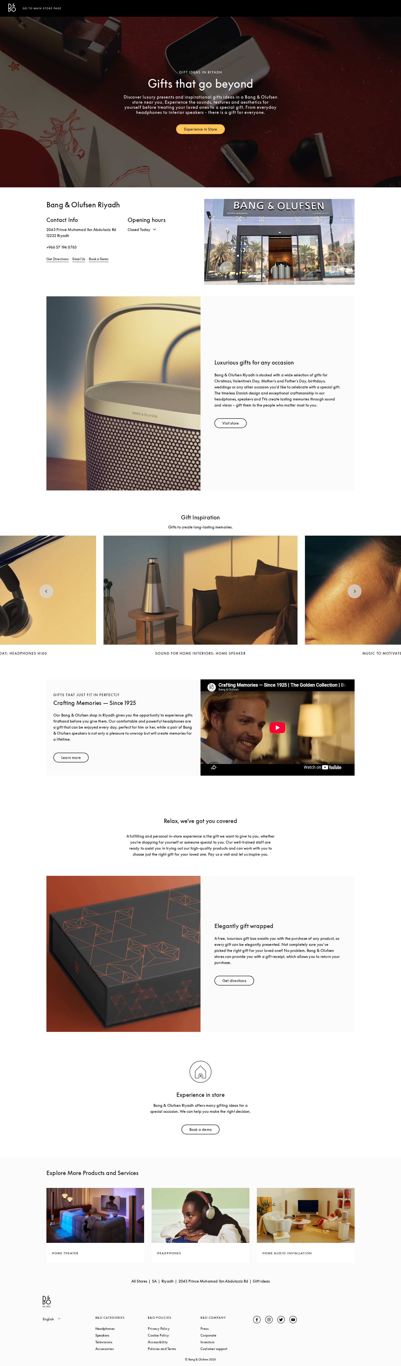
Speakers (120, 1335)
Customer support (226, 1349)
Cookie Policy (174, 1335)
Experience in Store (204, 130)
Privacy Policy (174, 1329)
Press (222, 1329)
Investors (225, 1342)
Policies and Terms (174, 1349)
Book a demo (204, 1130)
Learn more (75, 758)
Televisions (121, 1342)
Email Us (78, 259)
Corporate (226, 1335)
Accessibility (174, 1342)
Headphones (121, 1329)
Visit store (234, 424)
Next (355, 591)
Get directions (238, 981)
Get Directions (57, 259)
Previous (46, 591)
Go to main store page (42, 8)
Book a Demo (98, 259)
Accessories (121, 1349)
